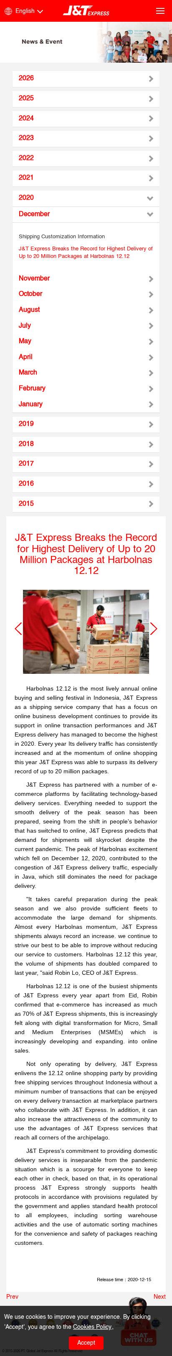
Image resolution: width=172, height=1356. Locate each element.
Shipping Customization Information (62, 237)
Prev (12, 1297)
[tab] (86, 79)
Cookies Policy (92, 1327)
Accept (86, 1343)
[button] (18, 628)
